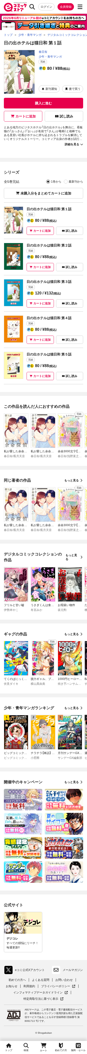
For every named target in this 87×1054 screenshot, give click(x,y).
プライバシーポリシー (58, 986)
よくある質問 (40, 980)
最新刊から (76, 181)
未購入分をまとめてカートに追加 (46, 193)
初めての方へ (17, 980)
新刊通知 (51, 89)
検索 (26, 1050)
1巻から (56, 181)
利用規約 (29, 986)
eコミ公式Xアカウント (25, 971)
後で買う (74, 89)
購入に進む (43, 103)
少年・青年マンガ (50, 56)
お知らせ (11, 986)
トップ (8, 1050)
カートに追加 (25, 116)
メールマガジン (73, 970)
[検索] (32, 7)
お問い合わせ (64, 980)
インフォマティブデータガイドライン (38, 992)
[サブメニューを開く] (80, 7)
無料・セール (78, 1050)
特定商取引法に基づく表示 (43, 999)
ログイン (46, 6)
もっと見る (71, 480)
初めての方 (61, 1050)
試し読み (66, 116)
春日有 (43, 52)
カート (43, 1050)
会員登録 (66, 6)
